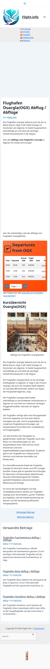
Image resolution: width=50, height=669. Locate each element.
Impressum (39, 628)
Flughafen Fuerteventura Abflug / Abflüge (22, 539)
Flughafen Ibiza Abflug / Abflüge (21, 571)
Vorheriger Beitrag (25, 512)
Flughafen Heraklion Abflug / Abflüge (24, 596)
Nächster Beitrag (25, 517)
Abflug (5, 543)
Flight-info (30, 17)
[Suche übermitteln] (33, 634)
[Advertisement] (25, 68)
